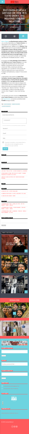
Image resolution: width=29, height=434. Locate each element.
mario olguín (16, 104)
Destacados (9, 8)
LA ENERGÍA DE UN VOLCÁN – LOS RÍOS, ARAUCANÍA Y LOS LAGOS (13, 193)
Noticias (20, 8)
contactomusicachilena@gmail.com (11, 386)
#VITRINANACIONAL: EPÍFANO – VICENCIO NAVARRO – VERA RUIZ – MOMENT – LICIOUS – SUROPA (13, 208)
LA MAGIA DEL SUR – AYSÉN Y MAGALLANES (9, 191)
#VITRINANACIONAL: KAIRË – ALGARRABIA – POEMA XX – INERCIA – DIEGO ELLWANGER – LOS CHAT (14, 212)
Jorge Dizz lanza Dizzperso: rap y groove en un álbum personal (12, 178)
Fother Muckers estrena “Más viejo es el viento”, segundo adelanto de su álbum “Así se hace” (13, 174)
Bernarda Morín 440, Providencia (11, 388)
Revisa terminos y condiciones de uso (9, 413)
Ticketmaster (6, 99)
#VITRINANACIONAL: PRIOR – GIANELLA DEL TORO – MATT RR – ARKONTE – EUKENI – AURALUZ (13, 204)
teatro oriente (6, 106)
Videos (9, 256)
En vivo (15, 8)
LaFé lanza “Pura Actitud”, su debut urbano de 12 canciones (14, 170)
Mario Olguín (5, 41)
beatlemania (7, 104)
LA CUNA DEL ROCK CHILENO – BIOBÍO (8, 195)
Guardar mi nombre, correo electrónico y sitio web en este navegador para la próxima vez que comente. (15, 142)
